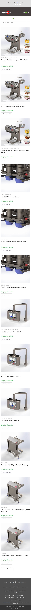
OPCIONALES (15, 590)
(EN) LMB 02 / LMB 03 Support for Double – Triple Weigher (15, 465)
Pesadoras (8, 57)
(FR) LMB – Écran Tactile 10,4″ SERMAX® (11, 376)
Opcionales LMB (7, 194)
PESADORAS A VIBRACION (21, 587)
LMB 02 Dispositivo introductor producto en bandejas (14, 287)
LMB (2, 57)
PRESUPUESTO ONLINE (15, 600)
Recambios (17, 329)
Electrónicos (3, 329)
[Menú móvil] (28, 12)
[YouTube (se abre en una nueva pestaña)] (20, 4)
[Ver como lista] (17, 18)
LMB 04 (14, 582)
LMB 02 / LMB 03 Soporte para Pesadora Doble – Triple (14, 555)
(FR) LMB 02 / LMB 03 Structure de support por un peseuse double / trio (15, 510)
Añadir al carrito (6, 69)
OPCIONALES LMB (15, 584)
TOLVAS (6, 591)
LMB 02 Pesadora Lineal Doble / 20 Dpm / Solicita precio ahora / (15, 151)
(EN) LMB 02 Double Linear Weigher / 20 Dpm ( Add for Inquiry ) (14, 60)
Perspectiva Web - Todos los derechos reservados (20, 603)
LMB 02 (4, 57)
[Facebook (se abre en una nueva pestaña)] (11, 4)
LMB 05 (19, 582)
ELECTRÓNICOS (20, 595)
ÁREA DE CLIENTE (14, 597)
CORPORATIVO (15, 580)
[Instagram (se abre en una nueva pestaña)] (14, 4)
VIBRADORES (12, 591)
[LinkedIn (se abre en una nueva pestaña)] (16, 4)
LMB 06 (24, 582)
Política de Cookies (15, 609)
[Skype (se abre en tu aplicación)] (18, 4)
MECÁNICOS (13, 595)
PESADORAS (15, 587)
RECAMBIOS (8, 595)
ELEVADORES (15, 592)
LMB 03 (5, 462)
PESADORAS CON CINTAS (8, 587)
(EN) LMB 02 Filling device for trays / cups (11, 196)
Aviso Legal (8, 606)
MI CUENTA (7, 597)
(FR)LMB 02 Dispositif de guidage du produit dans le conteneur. (13, 242)
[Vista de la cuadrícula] (13, 18)
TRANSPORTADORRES (20, 591)
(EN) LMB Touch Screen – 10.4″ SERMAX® (11, 331)
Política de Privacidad (18, 606)
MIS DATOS (22, 597)
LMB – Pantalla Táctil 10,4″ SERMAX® (10, 420)
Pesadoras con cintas (15, 57)
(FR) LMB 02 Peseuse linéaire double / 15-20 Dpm (13, 106)
